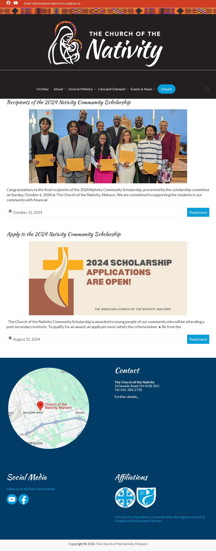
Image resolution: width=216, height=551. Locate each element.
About (58, 89)
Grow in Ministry (80, 89)
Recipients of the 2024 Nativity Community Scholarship (68, 102)
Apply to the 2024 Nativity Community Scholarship (63, 234)
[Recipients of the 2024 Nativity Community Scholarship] (108, 112)
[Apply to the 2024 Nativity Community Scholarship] (108, 244)
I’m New (42, 89)
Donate (166, 89)
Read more (198, 212)
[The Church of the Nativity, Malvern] (108, 11)
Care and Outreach (111, 89)
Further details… (127, 397)
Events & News (141, 89)
